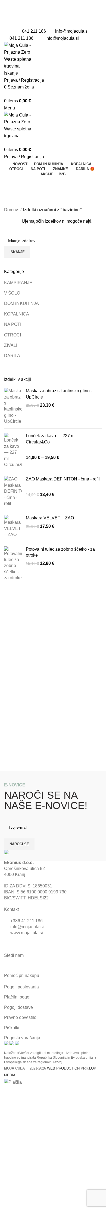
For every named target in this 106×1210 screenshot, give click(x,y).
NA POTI (12, 324)
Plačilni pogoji (18, 997)
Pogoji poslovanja (21, 987)
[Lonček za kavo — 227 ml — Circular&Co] (13, 450)
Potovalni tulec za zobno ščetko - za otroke (60, 552)
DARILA (12, 355)
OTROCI (12, 335)
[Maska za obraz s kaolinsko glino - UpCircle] (13, 406)
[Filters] (7, 1092)
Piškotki (11, 1027)
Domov (11, 209)
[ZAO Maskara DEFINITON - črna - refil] (13, 491)
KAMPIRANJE (18, 282)
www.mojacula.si (26, 932)
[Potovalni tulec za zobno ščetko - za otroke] (13, 563)
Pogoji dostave (18, 1007)
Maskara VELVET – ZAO (50, 518)
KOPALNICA (16, 314)
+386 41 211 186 (26, 920)
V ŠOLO (12, 293)
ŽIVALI (10, 345)
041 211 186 (34, 31)
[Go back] (11, 183)
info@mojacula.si (72, 31)
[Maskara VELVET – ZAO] (13, 526)
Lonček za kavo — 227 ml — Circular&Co (53, 438)
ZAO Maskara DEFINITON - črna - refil (63, 479)
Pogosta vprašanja (22, 1038)
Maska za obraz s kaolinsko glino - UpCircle (59, 393)
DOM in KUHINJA (21, 303)
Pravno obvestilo (20, 1017)
